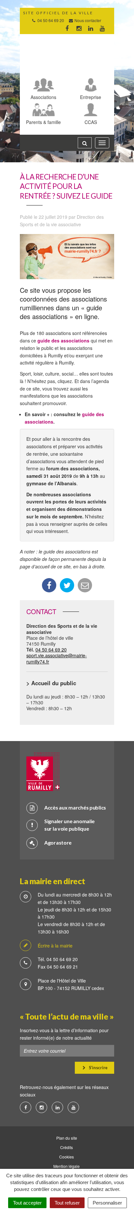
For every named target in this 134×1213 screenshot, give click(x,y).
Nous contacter (87, 20)
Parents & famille (43, 122)
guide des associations (63, 340)
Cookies (66, 1156)
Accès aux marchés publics (75, 807)
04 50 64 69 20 (51, 649)
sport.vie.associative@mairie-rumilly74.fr (56, 658)
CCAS (91, 122)
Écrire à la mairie (55, 945)
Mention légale (66, 1166)
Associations (43, 97)
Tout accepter (27, 1203)
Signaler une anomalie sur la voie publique (69, 825)
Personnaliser (107, 1203)
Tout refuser (67, 1203)
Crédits (66, 1147)
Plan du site (66, 1138)
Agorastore (58, 842)
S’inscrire (98, 1067)
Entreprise (90, 97)
